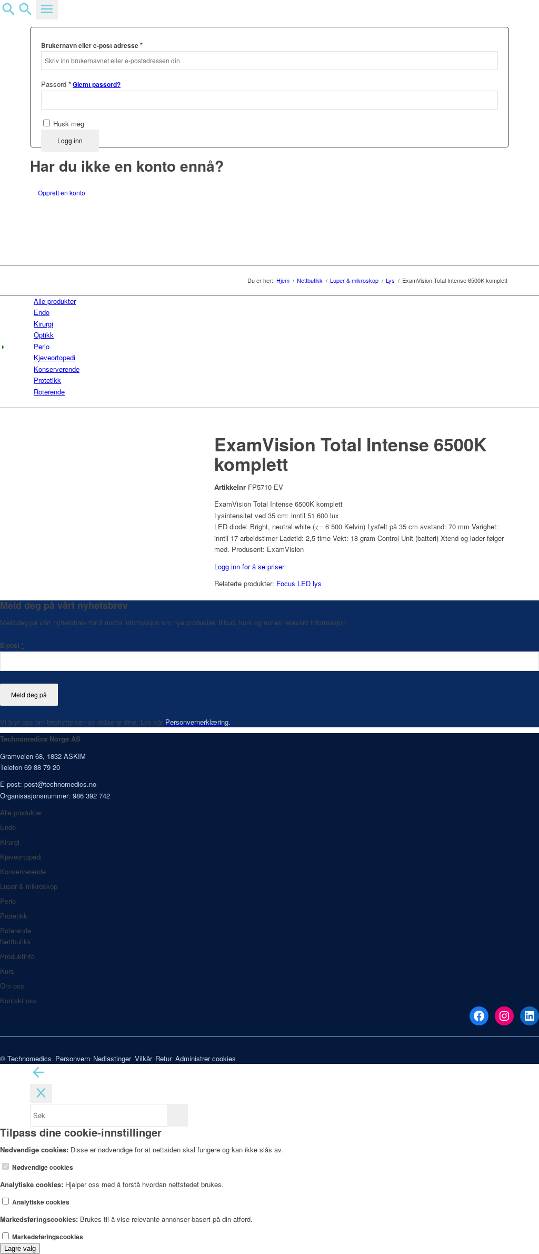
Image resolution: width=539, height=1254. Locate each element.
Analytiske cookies (40, 1202)
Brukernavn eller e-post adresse (92, 45)
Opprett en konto (61, 192)
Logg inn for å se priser (249, 566)
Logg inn (70, 140)
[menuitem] (271, 301)
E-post (12, 645)
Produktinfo (17, 956)
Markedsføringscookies (47, 1236)
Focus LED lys (299, 583)
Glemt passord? (97, 84)
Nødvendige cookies (42, 1167)
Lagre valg (20, 1248)
